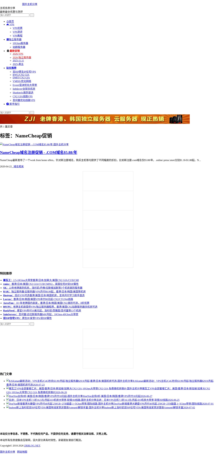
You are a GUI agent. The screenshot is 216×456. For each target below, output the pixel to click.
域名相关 (18, 166)
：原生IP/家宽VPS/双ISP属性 (27, 318)
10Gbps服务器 (20, 43)
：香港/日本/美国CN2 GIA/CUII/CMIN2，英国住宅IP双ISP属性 (41, 284)
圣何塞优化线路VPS (24, 100)
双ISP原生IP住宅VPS (24, 71)
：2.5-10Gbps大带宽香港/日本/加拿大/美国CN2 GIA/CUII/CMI (41, 280)
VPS (10, 24)
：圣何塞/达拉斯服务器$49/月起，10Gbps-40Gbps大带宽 (40, 314)
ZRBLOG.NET (32, 445)
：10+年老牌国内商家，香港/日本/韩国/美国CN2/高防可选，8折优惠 (46, 303)
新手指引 (13, 104)
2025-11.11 (18, 60)
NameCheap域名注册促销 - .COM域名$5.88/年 (38, 152)
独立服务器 (14, 39)
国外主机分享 (29, 4)
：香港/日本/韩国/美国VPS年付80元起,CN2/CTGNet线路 (38, 299)
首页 (10, 21)
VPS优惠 (17, 28)
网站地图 (22, 451)
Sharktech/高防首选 (23, 92)
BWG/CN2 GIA (21, 74)
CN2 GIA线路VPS (23, 96)
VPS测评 (17, 32)
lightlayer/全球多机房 (24, 88)
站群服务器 (19, 47)
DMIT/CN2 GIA (21, 77)
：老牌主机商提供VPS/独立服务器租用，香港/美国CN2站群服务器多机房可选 (50, 306)
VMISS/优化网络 (22, 81)
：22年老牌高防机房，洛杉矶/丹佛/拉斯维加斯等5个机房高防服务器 (42, 287)
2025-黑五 (18, 64)
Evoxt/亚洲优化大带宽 (25, 85)
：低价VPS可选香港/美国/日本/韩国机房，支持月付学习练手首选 (44, 295)
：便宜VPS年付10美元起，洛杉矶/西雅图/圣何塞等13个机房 (42, 310)
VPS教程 (17, 35)
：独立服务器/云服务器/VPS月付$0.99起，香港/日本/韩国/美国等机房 (44, 291)
